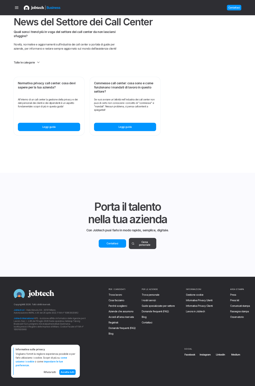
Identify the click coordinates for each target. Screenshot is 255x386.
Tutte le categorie (24, 62)
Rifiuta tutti (50, 372)
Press (233, 294)
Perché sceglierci (118, 305)
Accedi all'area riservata (121, 317)
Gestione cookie (194, 294)
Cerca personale (144, 243)
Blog (111, 333)
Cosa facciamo (116, 300)
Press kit (234, 300)
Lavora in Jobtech (195, 311)
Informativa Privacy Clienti (199, 305)
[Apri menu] (17, 8)
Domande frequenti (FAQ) (122, 328)
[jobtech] (47, 7)
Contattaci (112, 243)
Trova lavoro (115, 294)
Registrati (113, 322)
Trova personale (150, 294)
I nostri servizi (149, 300)
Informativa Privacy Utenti (199, 300)
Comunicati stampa (240, 305)
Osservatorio (237, 317)
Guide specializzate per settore (158, 305)
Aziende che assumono (121, 311)
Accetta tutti (67, 372)
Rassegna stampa (239, 311)
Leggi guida (49, 126)
